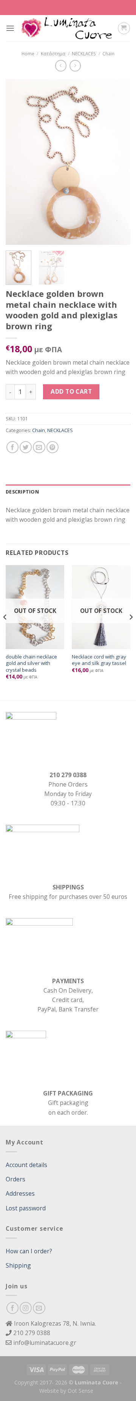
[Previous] (18, 162)
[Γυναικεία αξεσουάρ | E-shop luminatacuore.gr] (66, 28)
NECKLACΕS (84, 53)
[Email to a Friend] (39, 447)
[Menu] (10, 28)
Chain (108, 53)
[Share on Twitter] (26, 447)
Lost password (26, 1208)
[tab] (68, 492)
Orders (15, 1179)
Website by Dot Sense (66, 1390)
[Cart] (124, 28)
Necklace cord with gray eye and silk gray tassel (99, 660)
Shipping (18, 1265)
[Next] (118, 162)
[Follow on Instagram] (26, 1308)
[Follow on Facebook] (12, 1308)
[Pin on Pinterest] (52, 447)
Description (22, 492)
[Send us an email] (39, 1308)
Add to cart (71, 391)
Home (28, 53)
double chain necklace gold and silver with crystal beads (31, 663)
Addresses (20, 1193)
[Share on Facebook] (12, 447)
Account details (26, 1165)
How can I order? (29, 1251)
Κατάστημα (53, 53)
